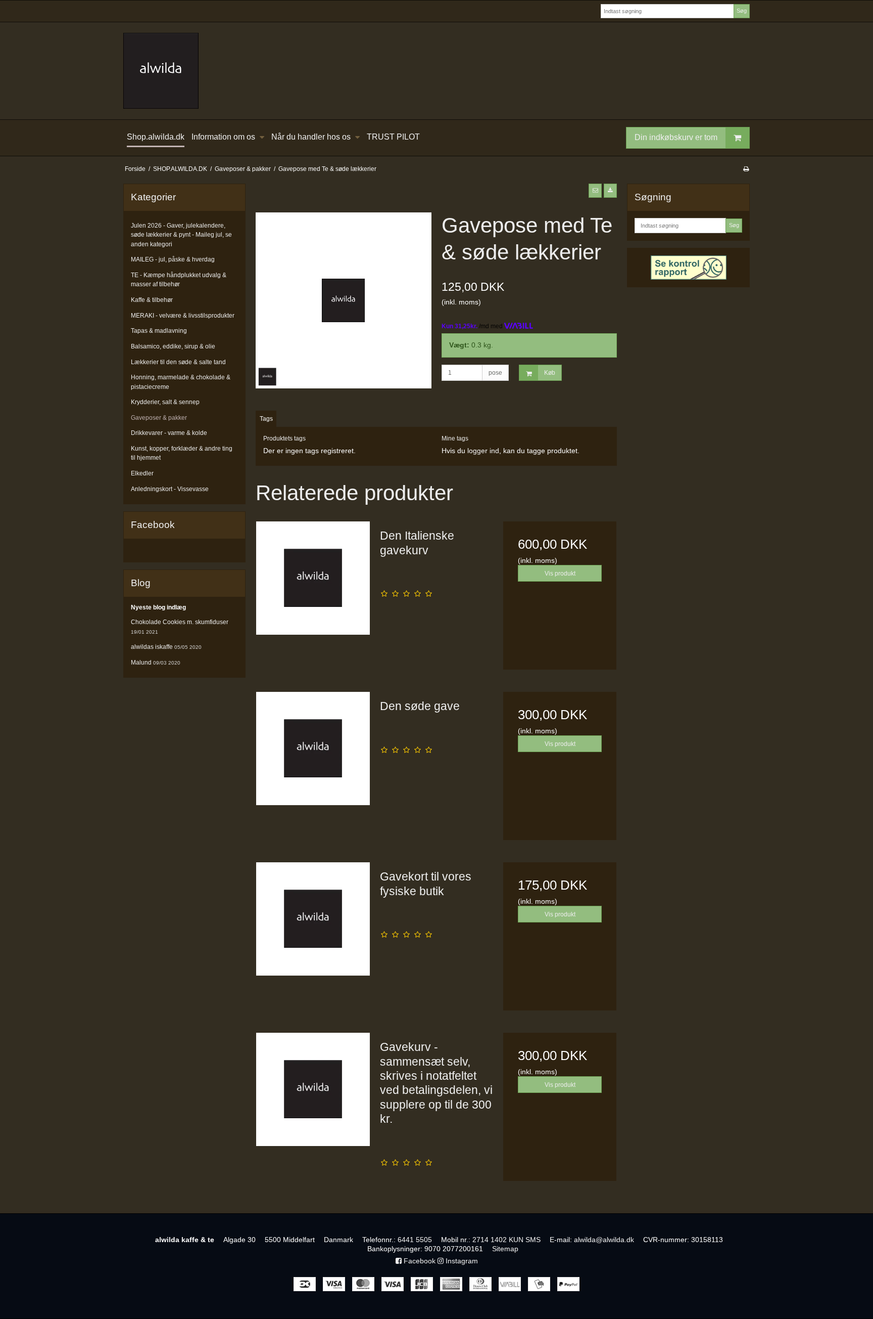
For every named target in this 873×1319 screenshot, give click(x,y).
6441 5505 (415, 1240)
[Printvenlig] (746, 168)
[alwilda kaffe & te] (436, 71)
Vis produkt (560, 573)
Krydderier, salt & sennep (165, 402)
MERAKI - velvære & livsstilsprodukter (182, 315)
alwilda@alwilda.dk (604, 1240)
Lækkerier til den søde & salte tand (178, 362)
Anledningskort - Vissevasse (170, 489)
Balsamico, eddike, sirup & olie (173, 346)
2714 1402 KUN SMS (506, 1240)
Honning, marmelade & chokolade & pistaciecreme (180, 382)
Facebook (418, 1261)
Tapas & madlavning (159, 330)
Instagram (461, 1261)
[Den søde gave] (312, 748)
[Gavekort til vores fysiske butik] (312, 919)
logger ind (483, 451)
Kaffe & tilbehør (152, 299)
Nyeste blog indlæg (158, 607)
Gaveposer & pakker (159, 417)
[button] (595, 191)
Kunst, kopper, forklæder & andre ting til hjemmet (181, 453)
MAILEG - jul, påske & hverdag (173, 259)
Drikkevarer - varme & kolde (169, 432)
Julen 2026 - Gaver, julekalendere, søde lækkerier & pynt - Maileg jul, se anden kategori (181, 235)
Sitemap (505, 1249)
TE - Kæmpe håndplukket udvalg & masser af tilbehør (178, 280)
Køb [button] (549, 372)
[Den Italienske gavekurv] (312, 578)
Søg (742, 11)
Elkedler (142, 473)
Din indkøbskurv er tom (676, 137)
